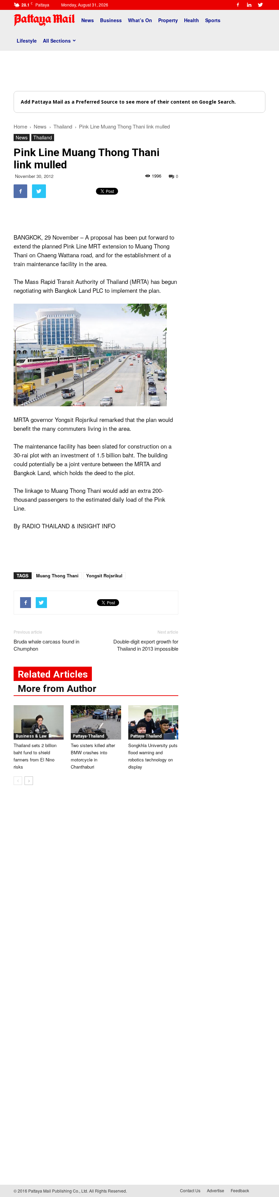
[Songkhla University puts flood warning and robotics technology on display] (153, 722)
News (87, 20)
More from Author (57, 688)
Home (20, 126)
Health (191, 20)
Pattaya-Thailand (88, 736)
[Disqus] (96, 893)
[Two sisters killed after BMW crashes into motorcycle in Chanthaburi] (96, 722)
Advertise (215, 1190)
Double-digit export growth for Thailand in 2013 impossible (145, 645)
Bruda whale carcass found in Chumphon (46, 645)
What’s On (140, 20)
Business (111, 20)
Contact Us (190, 1190)
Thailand (42, 137)
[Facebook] (238, 5)
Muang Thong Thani (57, 575)
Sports (212, 20)
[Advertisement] (139, 71)
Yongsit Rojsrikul (104, 575)
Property (168, 20)
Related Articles (53, 674)
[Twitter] (260, 5)
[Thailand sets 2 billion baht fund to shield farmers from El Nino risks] (39, 722)
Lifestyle (27, 40)
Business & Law (31, 736)
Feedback (240, 1190)
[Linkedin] (249, 5)
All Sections (57, 40)
